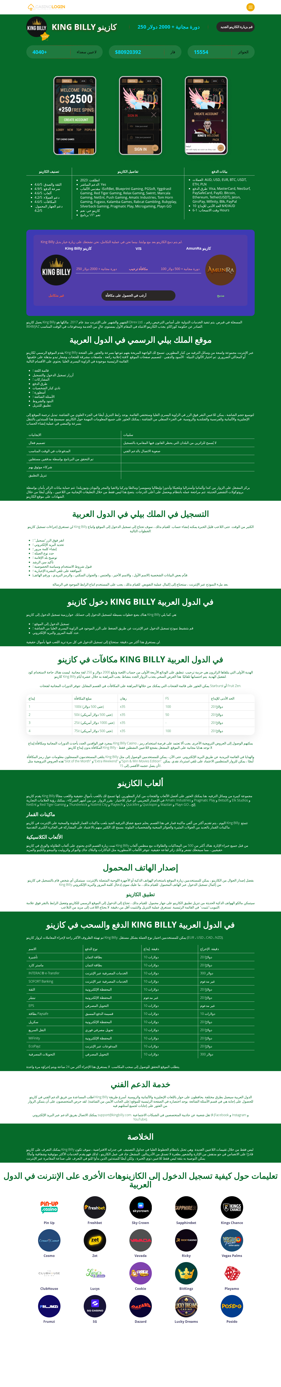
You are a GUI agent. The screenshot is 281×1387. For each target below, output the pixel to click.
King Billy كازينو (78, 248)
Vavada (141, 1255)
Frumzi (49, 1321)
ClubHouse (49, 1288)
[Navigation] (250, 7)
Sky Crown (140, 1222)
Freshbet (95, 1222)
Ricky (186, 1255)
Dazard (140, 1321)
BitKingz (186, 1288)
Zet (95, 1255)
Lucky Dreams (186, 1321)
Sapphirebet (186, 1222)
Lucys (95, 1288)
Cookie (140, 1288)
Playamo (232, 1288)
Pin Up (49, 1222)
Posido (231, 1321)
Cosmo (49, 1255)
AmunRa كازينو (198, 248)
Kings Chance (232, 1222)
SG (95, 1321)
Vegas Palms (232, 1255)
